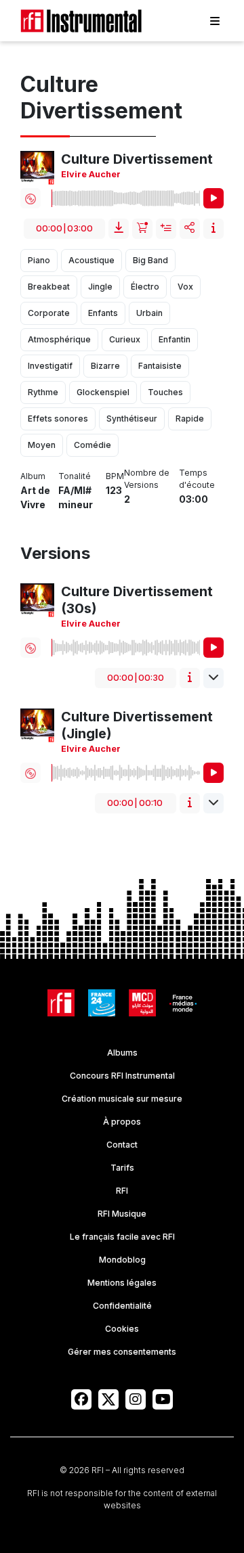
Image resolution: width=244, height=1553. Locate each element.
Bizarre (105, 366)
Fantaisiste (160, 366)
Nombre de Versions (146, 479)
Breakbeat (49, 287)
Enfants (103, 313)
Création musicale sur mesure (122, 1099)
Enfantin (174, 339)
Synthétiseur (131, 418)
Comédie (92, 445)
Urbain (149, 313)
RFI (122, 1191)
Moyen (42, 445)
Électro (145, 287)
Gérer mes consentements (122, 1352)
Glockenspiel (103, 392)
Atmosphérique (59, 339)
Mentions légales (122, 1283)
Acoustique (91, 260)
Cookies (122, 1329)
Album (32, 476)
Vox (185, 287)
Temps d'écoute (197, 479)
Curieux (124, 339)
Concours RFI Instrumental (122, 1076)
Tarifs (122, 1168)
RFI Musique (122, 1214)
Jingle (100, 287)
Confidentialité (122, 1306)
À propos (122, 1122)
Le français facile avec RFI (122, 1237)
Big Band (150, 260)
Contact (122, 1145)
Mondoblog (122, 1260)
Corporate (49, 313)
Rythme (43, 392)
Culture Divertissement (137, 159)
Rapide (190, 418)
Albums (122, 1053)
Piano (39, 260)
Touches (165, 392)
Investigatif (50, 366)
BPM (115, 476)
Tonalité (74, 476)
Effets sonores (58, 418)
